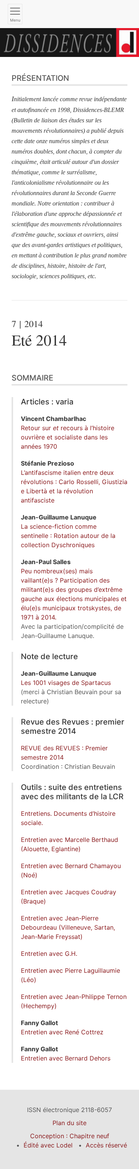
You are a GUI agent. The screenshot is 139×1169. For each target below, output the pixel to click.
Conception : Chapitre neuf (69, 1136)
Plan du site (69, 1123)
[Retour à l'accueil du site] (69, 42)
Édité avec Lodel (48, 1145)
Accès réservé (106, 1145)
